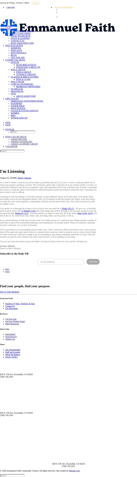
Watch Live (10, 339)
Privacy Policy (11, 357)
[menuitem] (65, 7)
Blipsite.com (74, 471)
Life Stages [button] (12, 98)
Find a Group (23, 72)
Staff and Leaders (12, 352)
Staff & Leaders (20, 38)
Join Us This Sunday (22, 31)
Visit (8, 28)
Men (13, 115)
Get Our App (18, 57)
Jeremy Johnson (24, 178)
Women (15, 113)
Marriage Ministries (28, 86)
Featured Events (26, 65)
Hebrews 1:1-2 (21, 213)
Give (13, 94)
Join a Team (17, 82)
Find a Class (23, 79)
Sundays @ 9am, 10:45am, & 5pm (20, 303)
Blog (14, 55)
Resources (17, 91)
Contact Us (17, 41)
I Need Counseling (64, 13)
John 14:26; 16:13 (85, 213)
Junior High (17, 106)
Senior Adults (19, 118)
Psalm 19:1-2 (67, 208)
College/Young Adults (24, 110)
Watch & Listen (14, 45)
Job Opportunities (12, 350)
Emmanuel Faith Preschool (27, 101)
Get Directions (11, 308)
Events (15, 62)
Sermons (16, 48)
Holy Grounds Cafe (22, 43)
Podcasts (16, 50)
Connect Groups (26, 74)
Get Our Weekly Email (15, 321)
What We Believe (21, 36)
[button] (9, 129)
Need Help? (10, 334)
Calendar (11, 7)
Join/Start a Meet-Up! (28, 67)
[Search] (12, 151)
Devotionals (18, 53)
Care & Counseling (22, 84)
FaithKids (16, 103)
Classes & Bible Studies (25, 77)
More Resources (12, 324)
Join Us (35, 3)
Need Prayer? (11, 337)
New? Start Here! (21, 33)
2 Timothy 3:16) (29, 211)
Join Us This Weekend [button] (9, 292)
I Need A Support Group (67, 18)
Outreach (17, 89)
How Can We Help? (64, 7)
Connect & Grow (15, 60)
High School (18, 108)
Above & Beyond (26, 96)
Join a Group (18, 69)
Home (8, 26)
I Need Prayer (66, 10)
